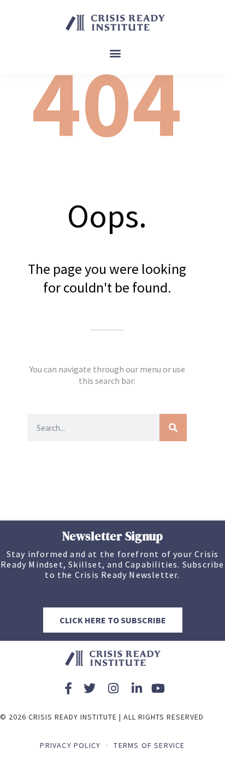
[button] (115, 53)
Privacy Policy (70, 745)
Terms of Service (149, 745)
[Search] (173, 427)
